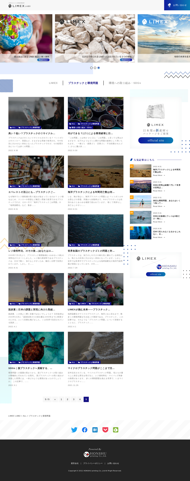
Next (187, 38)
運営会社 (75, 463)
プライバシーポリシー (93, 463)
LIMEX (53, 83)
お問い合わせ (180, 5)
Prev (3, 38)
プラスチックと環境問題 (83, 83)
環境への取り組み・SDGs (125, 83)
